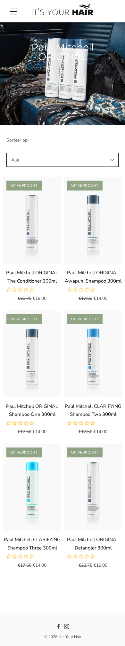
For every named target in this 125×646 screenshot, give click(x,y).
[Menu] (13, 11)
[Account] (101, 11)
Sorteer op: (17, 140)
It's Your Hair (70, 636)
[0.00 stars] (20, 290)
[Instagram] (66, 626)
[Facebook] (58, 626)
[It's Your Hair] (62, 11)
